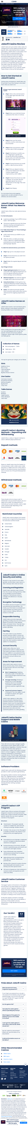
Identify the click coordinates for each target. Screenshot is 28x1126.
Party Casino (7, 1062)
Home (2, 3)
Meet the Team (4, 1072)
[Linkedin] (6, 39)
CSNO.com (9, 1098)
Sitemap (21, 1077)
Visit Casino (19, 18)
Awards (12, 1072)
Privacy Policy (23, 1075)
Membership (13, 1074)
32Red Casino (7, 1053)
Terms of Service (23, 1074)
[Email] (8, 39)
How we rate (4, 1076)
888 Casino (6, 1056)
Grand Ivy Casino (8, 1059)
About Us (3, 1071)
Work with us (13, 1075)
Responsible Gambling (22, 1071)
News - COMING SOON (13, 1078)
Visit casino (14, 971)
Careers (3, 1074)
